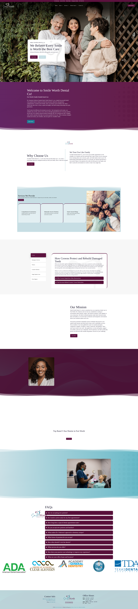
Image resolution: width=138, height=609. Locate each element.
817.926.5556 (52, 602)
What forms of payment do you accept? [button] (60, 537)
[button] (34, 57)
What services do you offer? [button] (56, 547)
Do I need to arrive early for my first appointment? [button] (64, 518)
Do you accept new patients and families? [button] (61, 527)
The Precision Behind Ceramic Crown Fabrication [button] (70, 282)
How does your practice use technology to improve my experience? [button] (69, 552)
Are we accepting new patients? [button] (58, 513)
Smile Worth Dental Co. (59, 607)
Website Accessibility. (82, 607)
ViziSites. (72, 607)
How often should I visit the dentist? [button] (59, 542)
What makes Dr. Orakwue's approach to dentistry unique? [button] (66, 532)
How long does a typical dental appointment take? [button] (63, 522)
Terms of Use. (76, 607)
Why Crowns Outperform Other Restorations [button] (69, 278)
